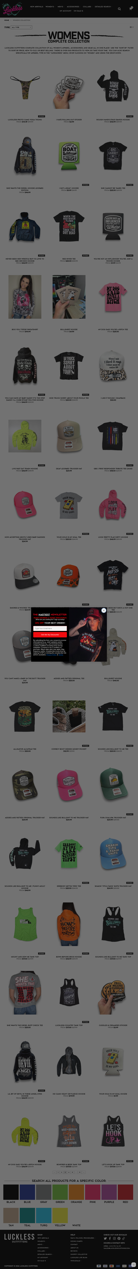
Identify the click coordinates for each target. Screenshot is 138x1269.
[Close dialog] (104, 610)
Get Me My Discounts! (50, 635)
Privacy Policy (51, 655)
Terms (61, 655)
